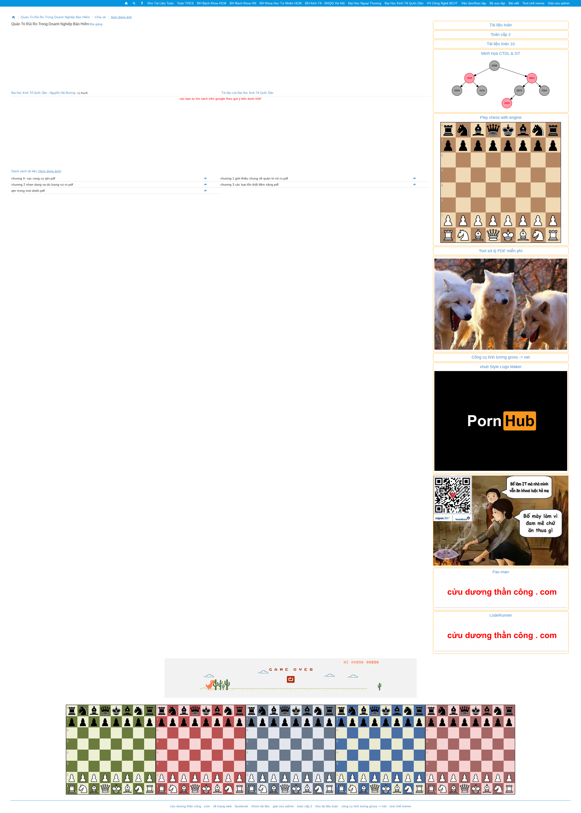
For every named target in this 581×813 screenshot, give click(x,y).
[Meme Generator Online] (500, 304)
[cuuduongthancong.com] (126, 3)
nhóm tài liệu (260, 806)
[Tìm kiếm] (134, 3)
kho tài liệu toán (326, 806)
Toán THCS (185, 3)
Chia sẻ (100, 17)
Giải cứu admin (559, 3)
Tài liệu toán (501, 25)
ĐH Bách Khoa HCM (211, 3)
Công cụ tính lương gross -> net (501, 357)
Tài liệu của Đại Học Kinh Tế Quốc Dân (247, 93)
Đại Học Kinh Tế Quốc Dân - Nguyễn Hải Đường (43, 93)
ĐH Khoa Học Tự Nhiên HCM (281, 3)
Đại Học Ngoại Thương (364, 3)
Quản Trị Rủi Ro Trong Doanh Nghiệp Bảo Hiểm (55, 17)
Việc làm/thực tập (473, 3)
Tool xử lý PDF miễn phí (500, 251)
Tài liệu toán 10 (501, 44)
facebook (241, 806)
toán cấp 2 (304, 806)
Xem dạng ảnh (121, 17)
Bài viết (514, 3)
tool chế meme (400, 806)
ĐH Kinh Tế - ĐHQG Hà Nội (325, 3)
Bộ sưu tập (497, 3)
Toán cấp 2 (501, 34)
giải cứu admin (283, 806)
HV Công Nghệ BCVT (442, 3)
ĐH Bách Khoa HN (243, 3)
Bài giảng (96, 24)
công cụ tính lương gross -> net (364, 806)
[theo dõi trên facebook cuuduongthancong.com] (142, 3)
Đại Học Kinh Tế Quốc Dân (404, 3)
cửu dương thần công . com (190, 806)
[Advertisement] (220, 58)
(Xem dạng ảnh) (49, 171)
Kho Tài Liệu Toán (161, 3)
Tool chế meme (533, 3)
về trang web (222, 806)
